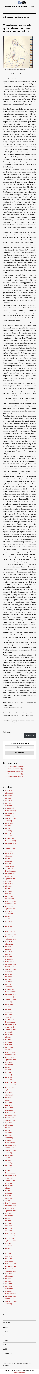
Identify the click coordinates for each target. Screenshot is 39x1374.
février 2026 (9, 806)
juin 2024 (8, 856)
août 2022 (8, 911)
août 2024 (8, 851)
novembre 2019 (10, 994)
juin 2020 (8, 977)
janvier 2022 (9, 929)
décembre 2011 (10, 1233)
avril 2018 (8, 1042)
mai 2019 (8, 1009)
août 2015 (8, 1123)
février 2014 (9, 1168)
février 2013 (9, 1198)
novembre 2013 (10, 1175)
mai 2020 (8, 979)
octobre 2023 (9, 876)
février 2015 (9, 1138)
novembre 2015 (10, 1115)
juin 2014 (8, 1158)
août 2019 (8, 1002)
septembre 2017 (10, 1060)
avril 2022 (8, 921)
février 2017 (9, 1077)
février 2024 (9, 866)
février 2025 (9, 836)
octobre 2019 (9, 997)
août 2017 (8, 1062)
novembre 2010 (10, 1266)
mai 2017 (8, 1070)
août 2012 (8, 1213)
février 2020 (9, 987)
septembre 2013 (10, 1180)
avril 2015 (8, 1133)
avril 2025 (8, 831)
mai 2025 (8, 828)
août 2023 (8, 881)
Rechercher (7, 732)
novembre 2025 (10, 813)
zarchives (6, 1358)
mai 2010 (8, 1281)
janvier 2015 (9, 1140)
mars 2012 (8, 1226)
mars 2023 (8, 894)
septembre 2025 (11, 818)
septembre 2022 (11, 909)
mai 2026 (8, 798)
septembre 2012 (10, 1211)
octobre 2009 (9, 1299)
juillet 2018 (9, 1034)
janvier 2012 (9, 1231)
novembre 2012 (10, 1206)
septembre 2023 (10, 878)
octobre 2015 (9, 1117)
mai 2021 (8, 949)
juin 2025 (8, 826)
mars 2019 (8, 1014)
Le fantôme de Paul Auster (14, 771)
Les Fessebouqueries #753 (14, 766)
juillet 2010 (9, 1276)
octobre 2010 (9, 1268)
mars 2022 (8, 924)
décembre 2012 (10, 1203)
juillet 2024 (9, 853)
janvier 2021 (9, 959)
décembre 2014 (10, 1143)
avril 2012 (8, 1223)
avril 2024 (8, 861)
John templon (26, 720)
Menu (33, 6)
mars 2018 (8, 1045)
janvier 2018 (9, 1050)
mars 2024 (8, 863)
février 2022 (9, 926)
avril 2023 (8, 891)
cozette (20, 720)
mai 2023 (8, 889)
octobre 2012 (9, 1208)
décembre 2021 (10, 931)
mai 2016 (8, 1100)
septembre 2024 (11, 848)
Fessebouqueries (9, 1336)
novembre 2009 (10, 1296)
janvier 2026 (9, 808)
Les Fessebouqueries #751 (14, 774)
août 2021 (8, 941)
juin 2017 (8, 1067)
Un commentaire (29, 722)
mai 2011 (8, 1251)
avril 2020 (8, 982)
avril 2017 (8, 1072)
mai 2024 (8, 858)
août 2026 (8, 790)
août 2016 (8, 1092)
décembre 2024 (10, 841)
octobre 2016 (9, 1087)
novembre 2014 (10, 1145)
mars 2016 (8, 1105)
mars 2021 (8, 954)
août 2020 (8, 972)
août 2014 (8, 1153)
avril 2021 (8, 951)
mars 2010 (8, 1286)
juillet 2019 (9, 1004)
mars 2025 (8, 833)
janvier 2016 (9, 1110)
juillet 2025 (9, 823)
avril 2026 (8, 801)
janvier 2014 (9, 1170)
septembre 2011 (10, 1241)
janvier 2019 (9, 1019)
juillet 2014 (9, 1155)
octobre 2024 (9, 846)
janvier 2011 (9, 1261)
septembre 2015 (10, 1120)
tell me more (19, 722)
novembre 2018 (10, 1024)
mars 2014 (8, 1165)
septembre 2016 (10, 1090)
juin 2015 (8, 1128)
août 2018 (8, 1032)
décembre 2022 (10, 901)
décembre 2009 (10, 1294)
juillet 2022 (9, 914)
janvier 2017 (9, 1080)
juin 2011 (8, 1248)
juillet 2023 (9, 884)
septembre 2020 (11, 969)
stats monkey (11, 722)
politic (5, 1349)
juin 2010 (8, 1278)
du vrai (5, 1331)
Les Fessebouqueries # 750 (14, 776)
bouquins (6, 1323)
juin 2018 (8, 1037)
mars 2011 (8, 1256)
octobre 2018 (9, 1027)
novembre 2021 (10, 934)
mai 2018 (8, 1039)
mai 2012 (8, 1221)
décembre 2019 (10, 992)
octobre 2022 (9, 906)
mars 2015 (8, 1135)
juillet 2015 (9, 1125)
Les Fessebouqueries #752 (14, 769)
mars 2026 (9, 803)
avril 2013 (8, 1193)
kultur (14, 720)
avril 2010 (8, 1284)
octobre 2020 (9, 967)
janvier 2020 (9, 989)
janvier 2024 (9, 868)
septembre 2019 (10, 999)
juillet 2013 (9, 1185)
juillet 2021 (9, 944)
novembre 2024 (10, 843)
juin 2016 (8, 1097)
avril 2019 (8, 1012)
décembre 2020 (10, 962)
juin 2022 (8, 916)
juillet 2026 (9, 793)
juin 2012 (8, 1218)
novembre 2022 (10, 904)
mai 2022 (8, 919)
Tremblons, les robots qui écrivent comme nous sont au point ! (17, 28)
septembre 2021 (10, 939)
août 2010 (8, 1273)
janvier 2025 (9, 838)
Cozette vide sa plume (15, 6)
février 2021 (9, 956)
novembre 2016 (10, 1085)
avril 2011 (8, 1253)
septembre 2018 (10, 1029)
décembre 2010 (10, 1263)
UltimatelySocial (19, 1373)
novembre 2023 (10, 873)
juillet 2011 (8, 1246)
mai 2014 (8, 1160)
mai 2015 (8, 1130)
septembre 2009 (11, 1301)
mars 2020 (8, 984)
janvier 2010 (9, 1291)
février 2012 (9, 1228)
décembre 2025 (10, 811)
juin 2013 (8, 1188)
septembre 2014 (10, 1150)
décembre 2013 (10, 1173)
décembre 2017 (10, 1052)
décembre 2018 (10, 1022)
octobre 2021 (9, 936)
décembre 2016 (10, 1082)
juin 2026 (8, 795)
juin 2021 (8, 946)
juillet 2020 (9, 974)
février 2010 (9, 1289)
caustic (5, 1327)
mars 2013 (8, 1195)
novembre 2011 (10, 1236)
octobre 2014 (9, 1148)
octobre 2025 (9, 816)
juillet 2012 (9, 1216)
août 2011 (8, 1243)
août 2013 (8, 1183)
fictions (5, 1340)
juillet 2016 (9, 1095)
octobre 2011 (9, 1238)
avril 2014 (8, 1163)
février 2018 (9, 1047)
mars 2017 (8, 1075)
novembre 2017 (10, 1055)
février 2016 (9, 1107)
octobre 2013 (9, 1178)
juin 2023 (8, 886)
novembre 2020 (10, 964)
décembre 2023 (10, 871)
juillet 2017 (9, 1065)
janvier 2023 (9, 899)
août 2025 (8, 821)
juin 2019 (8, 1007)
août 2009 (8, 1304)
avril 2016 (8, 1102)
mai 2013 (8, 1190)
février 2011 (9, 1258)
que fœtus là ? (8, 1353)
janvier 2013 (9, 1200)
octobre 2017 (9, 1057)
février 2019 (9, 1017)
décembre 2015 (10, 1112)
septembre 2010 (10, 1271)
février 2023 (9, 896)
